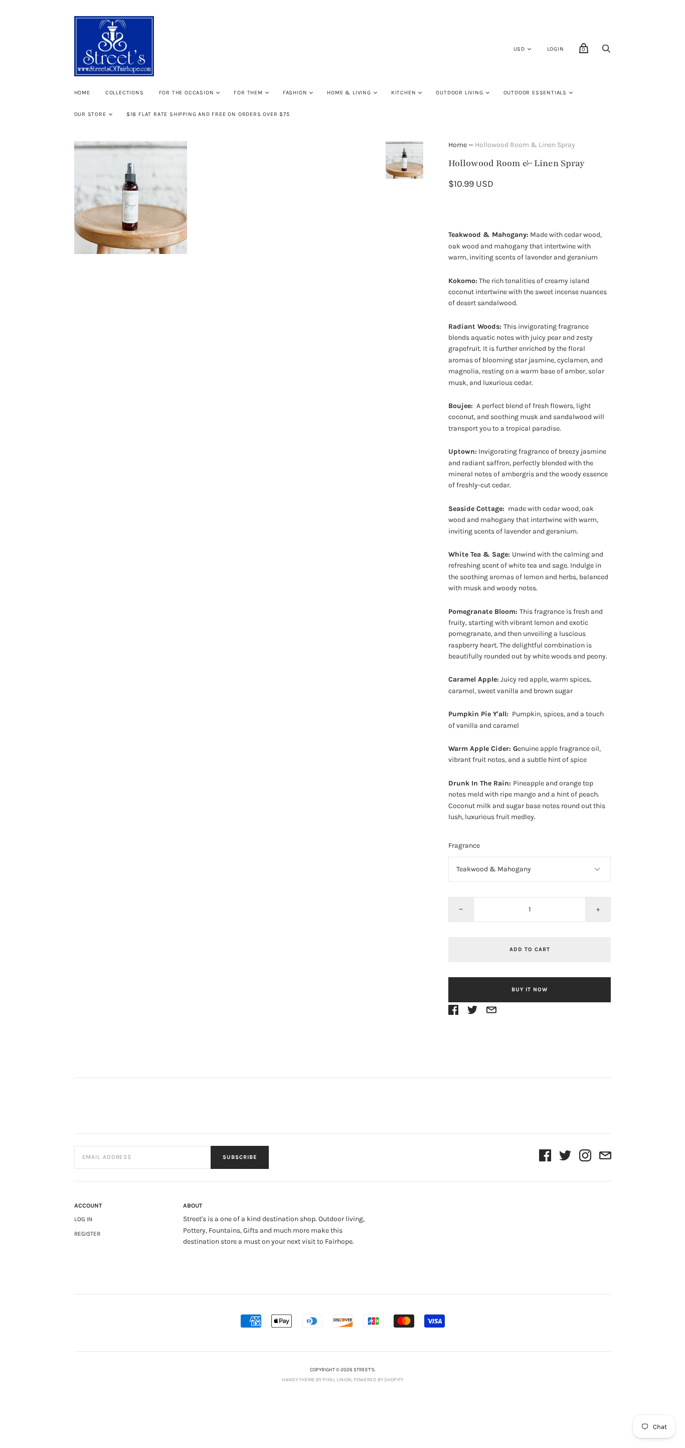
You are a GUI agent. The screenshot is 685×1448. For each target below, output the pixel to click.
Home (82, 92)
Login (555, 49)
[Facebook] (545, 1157)
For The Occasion (186, 92)
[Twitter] (565, 1157)
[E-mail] (605, 1157)
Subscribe (240, 1157)
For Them (248, 92)
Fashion (295, 92)
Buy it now (529, 989)
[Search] (606, 51)
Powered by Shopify (378, 1380)
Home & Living (349, 92)
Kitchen (403, 92)
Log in (83, 1219)
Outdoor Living (459, 92)
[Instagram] (585, 1157)
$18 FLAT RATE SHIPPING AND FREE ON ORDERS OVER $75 (208, 114)
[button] (404, 159)
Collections (124, 92)
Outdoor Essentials (535, 92)
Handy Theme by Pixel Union (317, 1380)
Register (87, 1233)
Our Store (90, 114)
